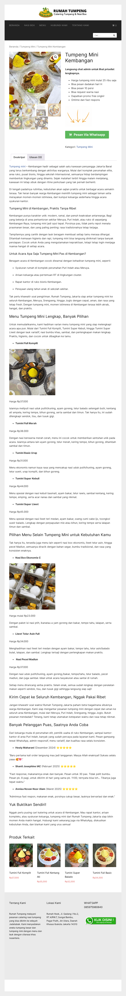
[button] (55, 57)
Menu (42, 25)
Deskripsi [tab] (19, 157)
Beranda (14, 25)
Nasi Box (29, 25)
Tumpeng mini (17, 166)
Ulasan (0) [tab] (35, 157)
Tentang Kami (80, 25)
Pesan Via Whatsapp (89, 135)
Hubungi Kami (59, 25)
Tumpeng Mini (27, 46)
